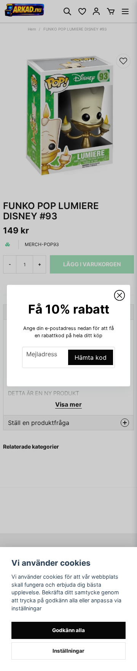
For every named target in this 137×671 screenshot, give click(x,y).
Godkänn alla (68, 630)
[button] (119, 295)
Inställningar (68, 651)
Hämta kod (91, 357)
